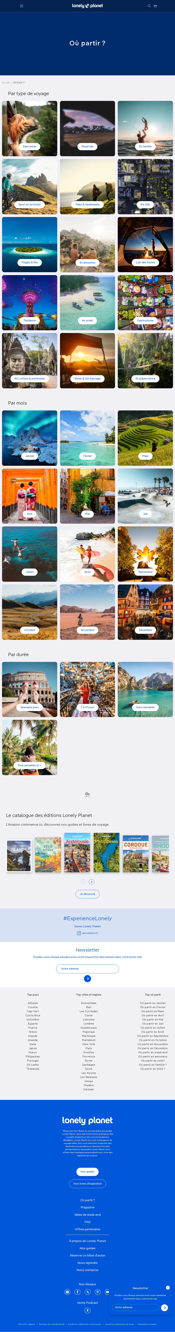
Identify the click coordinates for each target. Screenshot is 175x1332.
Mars (145, 456)
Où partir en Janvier (153, 1003)
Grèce (33, 1032)
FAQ (87, 1222)
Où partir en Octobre (153, 1040)
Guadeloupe (89, 1028)
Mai (87, 514)
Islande (33, 1040)
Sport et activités (29, 204)
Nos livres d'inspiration (87, 1183)
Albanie (33, 1003)
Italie (32, 1044)
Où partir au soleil (153, 1060)
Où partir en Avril (153, 1015)
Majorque (89, 1032)
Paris (88, 1048)
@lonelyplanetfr (90, 933)
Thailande (32, 1069)
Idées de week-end (87, 1214)
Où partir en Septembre (152, 1036)
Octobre (29, 630)
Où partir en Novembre (153, 1044)
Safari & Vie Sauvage (87, 378)
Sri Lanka (33, 1065)
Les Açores (88, 1073)
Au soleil (87, 320)
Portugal (33, 1060)
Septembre (145, 572)
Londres (88, 1023)
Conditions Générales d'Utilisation (84, 1324)
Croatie (33, 1007)
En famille (145, 146)
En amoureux (87, 262)
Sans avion (29, 146)
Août (87, 572)
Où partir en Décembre (153, 1048)
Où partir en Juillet (152, 1028)
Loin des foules (145, 262)
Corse (89, 1015)
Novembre (87, 630)
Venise (88, 1081)
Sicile (88, 1069)
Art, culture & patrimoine (30, 378)
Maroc (33, 1052)
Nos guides (87, 1171)
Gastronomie (145, 320)
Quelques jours (29, 707)
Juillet (29, 572)
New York (88, 1044)
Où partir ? (87, 1200)
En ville (145, 204)
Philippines (33, 1056)
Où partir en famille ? (153, 1065)
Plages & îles (30, 262)
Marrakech (89, 1040)
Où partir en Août (152, 1032)
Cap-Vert (33, 1011)
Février (87, 456)
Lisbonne (89, 1019)
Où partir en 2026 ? (152, 1069)
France (32, 1028)
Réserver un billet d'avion (87, 1255)
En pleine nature (145, 378)
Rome (89, 1060)
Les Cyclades (89, 1011)
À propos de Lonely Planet (87, 1241)
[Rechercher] (149, 6)
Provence (88, 1056)
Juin (145, 514)
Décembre (145, 630)
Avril (29, 514)
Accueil (6, 83)
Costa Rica (32, 1015)
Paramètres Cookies (147, 1324)
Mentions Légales (26, 1324)
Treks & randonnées (87, 204)
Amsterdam (88, 1003)
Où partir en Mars (152, 1011)
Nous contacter (88, 1270)
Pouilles (88, 1052)
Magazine (87, 1207)
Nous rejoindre (87, 1263)
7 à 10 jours (87, 707)
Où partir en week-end (152, 1052)
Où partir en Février (153, 1007)
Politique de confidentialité (51, 1324)
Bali (88, 1007)
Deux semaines (145, 707)
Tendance (30, 320)
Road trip (87, 146)
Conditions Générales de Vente (119, 1324)
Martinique (89, 1036)
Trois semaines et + (30, 765)
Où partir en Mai (152, 1019)
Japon (33, 1048)
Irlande (32, 1036)
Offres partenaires (87, 1229)
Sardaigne (88, 1065)
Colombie (32, 1019)
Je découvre (87, 894)
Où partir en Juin (153, 1023)
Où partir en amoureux (152, 1056)
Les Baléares (88, 1077)
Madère (89, 1085)
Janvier (29, 456)
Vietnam (88, 1089)
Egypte (33, 1023)
